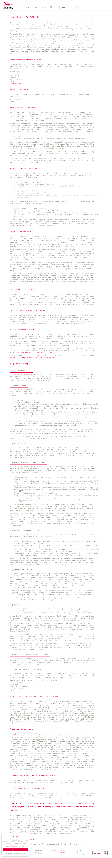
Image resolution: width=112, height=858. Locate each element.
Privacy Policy (80, 854)
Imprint (78, 852)
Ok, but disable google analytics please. (15, 853)
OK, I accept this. (15, 850)
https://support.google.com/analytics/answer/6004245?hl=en (33, 358)
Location (78, 850)
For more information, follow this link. (15, 846)
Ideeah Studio (107, 857)
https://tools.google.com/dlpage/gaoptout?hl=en (33, 352)
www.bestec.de (15, 84)
